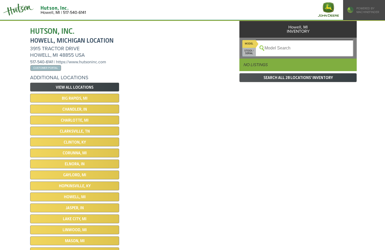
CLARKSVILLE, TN (75, 131)
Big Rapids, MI (74, 98)
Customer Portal (45, 68)
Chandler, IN (74, 109)
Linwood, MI (75, 230)
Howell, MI (75, 197)
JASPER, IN (74, 208)
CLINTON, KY (75, 142)
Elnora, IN (75, 164)
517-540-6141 (41, 62)
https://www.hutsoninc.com (81, 62)
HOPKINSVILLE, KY (75, 186)
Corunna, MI (75, 153)
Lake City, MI (74, 219)
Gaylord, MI (74, 175)
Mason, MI (75, 241)
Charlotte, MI (75, 120)
